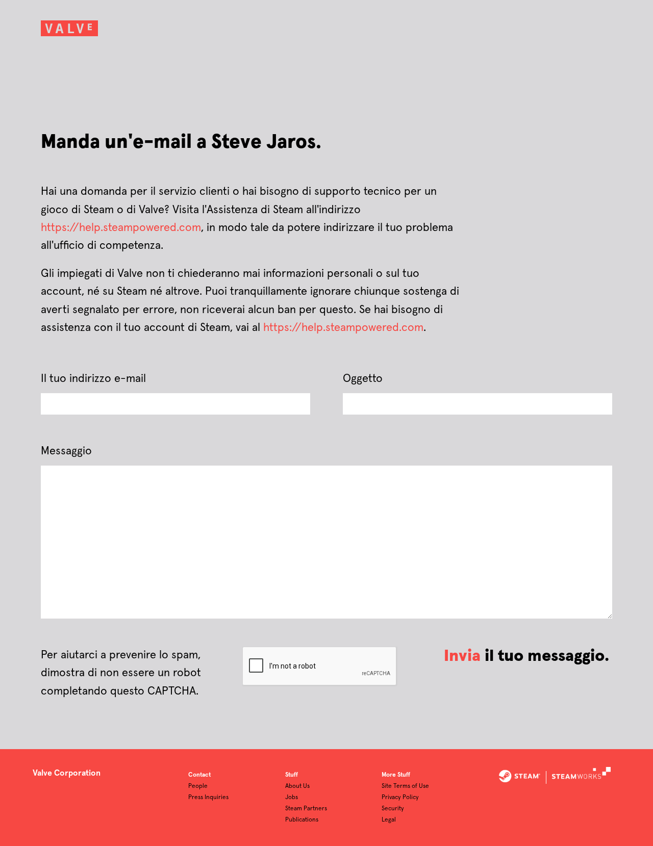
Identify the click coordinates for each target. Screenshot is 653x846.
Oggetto (363, 378)
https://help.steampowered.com (121, 228)
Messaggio (66, 451)
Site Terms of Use (405, 786)
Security (393, 809)
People (198, 786)
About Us (297, 786)
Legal (389, 820)
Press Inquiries (208, 797)
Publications (301, 820)
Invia (462, 656)
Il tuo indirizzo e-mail (93, 378)
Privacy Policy (400, 797)
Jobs (291, 797)
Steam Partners (306, 809)
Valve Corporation (67, 773)
